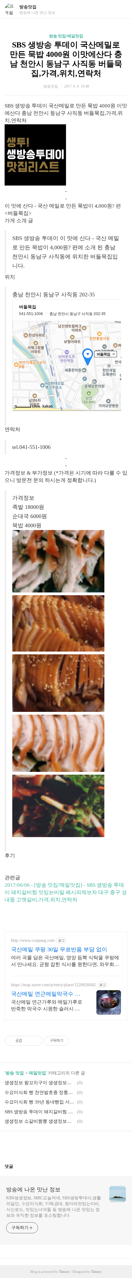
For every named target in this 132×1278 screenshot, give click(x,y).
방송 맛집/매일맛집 (66, 36)
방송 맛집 (15, 1073)
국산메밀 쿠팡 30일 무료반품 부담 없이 (59, 949)
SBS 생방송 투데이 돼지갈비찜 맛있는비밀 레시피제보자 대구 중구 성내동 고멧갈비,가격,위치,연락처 (40, 1111)
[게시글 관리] (35, 1040)
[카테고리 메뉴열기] (121, 9)
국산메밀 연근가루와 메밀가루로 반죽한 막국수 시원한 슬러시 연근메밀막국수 (46, 1005)
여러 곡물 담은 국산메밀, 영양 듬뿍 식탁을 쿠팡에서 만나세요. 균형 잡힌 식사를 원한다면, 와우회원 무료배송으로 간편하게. (65, 961)
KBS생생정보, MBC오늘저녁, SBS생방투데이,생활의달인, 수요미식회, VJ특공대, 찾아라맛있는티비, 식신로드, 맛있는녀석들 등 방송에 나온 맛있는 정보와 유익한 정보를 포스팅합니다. (53, 1207)
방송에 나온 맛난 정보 (33, 1189)
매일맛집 (37, 1073)
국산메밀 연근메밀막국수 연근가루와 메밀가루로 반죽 (45, 994)
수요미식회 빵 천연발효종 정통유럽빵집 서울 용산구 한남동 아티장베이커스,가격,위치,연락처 (40, 1092)
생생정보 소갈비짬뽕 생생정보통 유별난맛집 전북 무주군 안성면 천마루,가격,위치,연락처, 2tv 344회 (40, 1121)
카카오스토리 (66, 1144)
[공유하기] (28, 1040)
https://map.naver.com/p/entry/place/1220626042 (53, 985)
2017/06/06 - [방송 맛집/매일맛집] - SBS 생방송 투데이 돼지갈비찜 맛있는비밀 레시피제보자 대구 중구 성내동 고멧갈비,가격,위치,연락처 (66, 892)
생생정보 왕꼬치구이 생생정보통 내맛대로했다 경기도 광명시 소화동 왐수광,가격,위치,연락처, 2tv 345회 (40, 1082)
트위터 (80, 1144)
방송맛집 (28, 7)
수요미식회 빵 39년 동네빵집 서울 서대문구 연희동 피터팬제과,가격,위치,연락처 (40, 1101)
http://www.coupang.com (33, 940)
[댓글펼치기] (15, 1166)
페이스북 (51, 1144)
